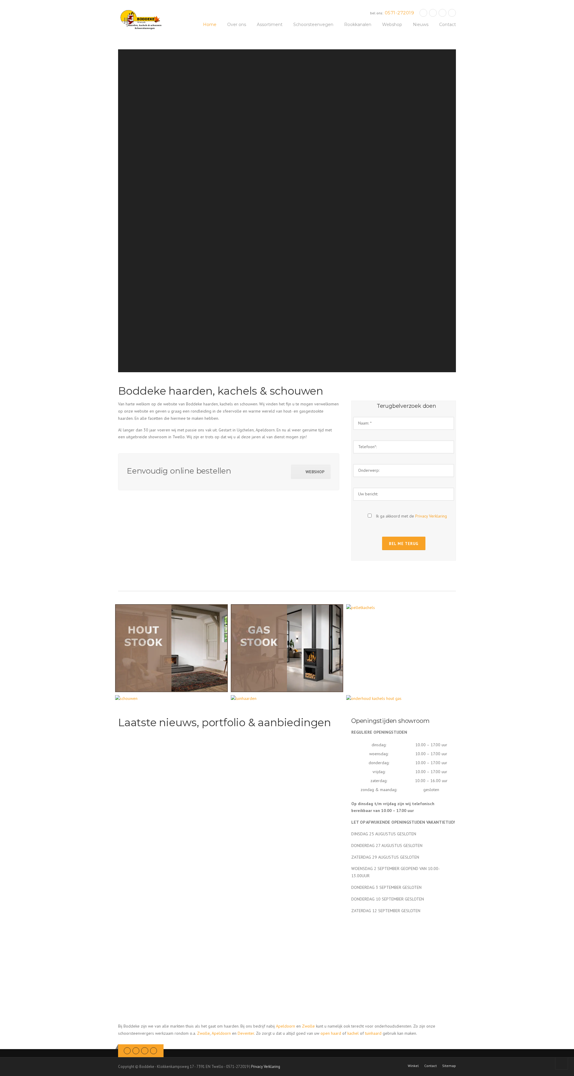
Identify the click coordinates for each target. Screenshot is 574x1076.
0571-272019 (399, 13)
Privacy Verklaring (431, 516)
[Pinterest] (442, 12)
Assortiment (270, 24)
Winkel (413, 1066)
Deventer (246, 1033)
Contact (447, 24)
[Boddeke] (141, 19)
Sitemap (449, 1066)
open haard (330, 1033)
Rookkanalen (357, 24)
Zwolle (308, 1026)
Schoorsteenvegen (313, 24)
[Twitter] (423, 12)
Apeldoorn (285, 1026)
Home (209, 24)
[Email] (452, 12)
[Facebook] (433, 12)
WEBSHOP (315, 471)
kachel (353, 1033)
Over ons (236, 24)
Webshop (392, 24)
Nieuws (420, 24)
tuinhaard (373, 1033)
